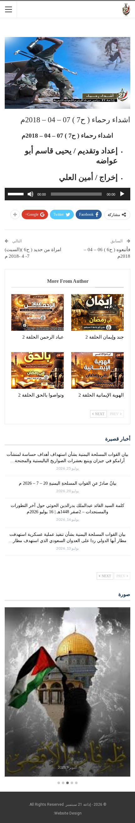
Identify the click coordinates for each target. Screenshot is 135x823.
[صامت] (30, 194)
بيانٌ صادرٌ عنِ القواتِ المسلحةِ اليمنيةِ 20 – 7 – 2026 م (67, 483)
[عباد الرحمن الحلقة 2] (37, 312)
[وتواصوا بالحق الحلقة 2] (37, 370)
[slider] (16, 193)
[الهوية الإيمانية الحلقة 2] (97, 370)
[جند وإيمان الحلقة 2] (97, 312)
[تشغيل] (122, 194)
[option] (67, 692)
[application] (67, 194)
